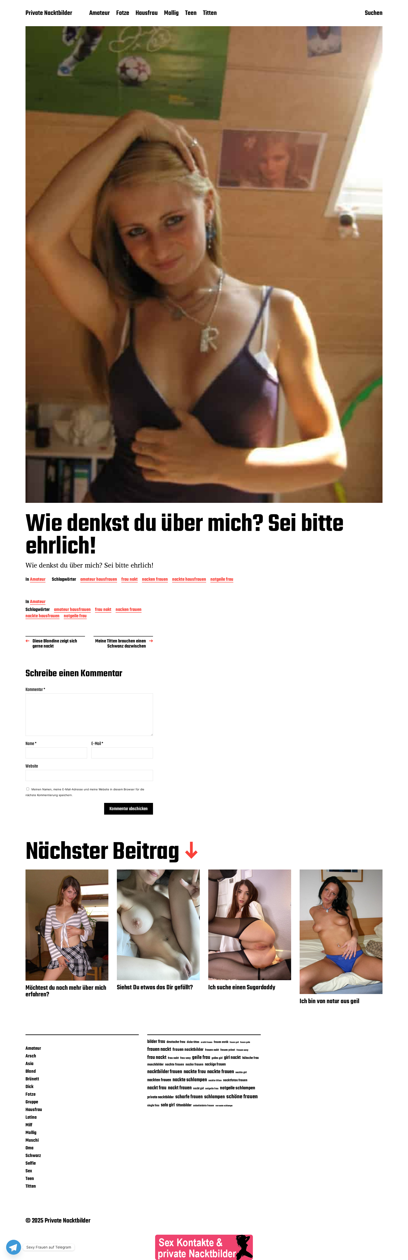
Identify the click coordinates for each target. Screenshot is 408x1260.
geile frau (201, 1057)
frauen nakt (212, 1050)
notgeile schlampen (237, 1088)
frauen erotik (221, 1042)
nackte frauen (220, 1072)
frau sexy (185, 1058)
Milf (29, 1125)
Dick (29, 1086)
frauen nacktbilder (188, 1049)
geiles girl (217, 1058)
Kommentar (35, 689)
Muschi (32, 1140)
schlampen (214, 1097)
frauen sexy (242, 1050)
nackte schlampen (190, 1080)
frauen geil (234, 1042)
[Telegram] (13, 1247)
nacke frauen (194, 1064)
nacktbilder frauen (164, 1072)
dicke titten (193, 1042)
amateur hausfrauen (98, 579)
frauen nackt (159, 1049)
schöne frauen (242, 1096)
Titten (210, 13)
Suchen (373, 13)
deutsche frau (176, 1042)
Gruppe (32, 1102)
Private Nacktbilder (49, 13)
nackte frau (195, 1072)
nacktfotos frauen (235, 1080)
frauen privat (227, 1050)
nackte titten (215, 1080)
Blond (31, 1071)
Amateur (99, 13)
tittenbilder (184, 1105)
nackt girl (198, 1088)
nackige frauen (215, 1064)
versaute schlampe (223, 1106)
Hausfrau (147, 13)
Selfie (31, 1163)
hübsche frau (250, 1058)
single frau (153, 1105)
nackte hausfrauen (189, 579)
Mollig (171, 13)
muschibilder (155, 1064)
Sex (29, 1171)
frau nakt (129, 579)
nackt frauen (180, 1088)
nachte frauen (174, 1064)
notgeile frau (221, 579)
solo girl (168, 1105)
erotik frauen (206, 1042)
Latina (31, 1117)
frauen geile (245, 1042)
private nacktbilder (160, 1097)
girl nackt (232, 1057)
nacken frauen (155, 579)
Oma (29, 1148)
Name (31, 743)
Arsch (31, 1056)
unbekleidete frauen (203, 1106)
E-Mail (97, 743)
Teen (191, 13)
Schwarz (33, 1155)
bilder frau (156, 1041)
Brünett (32, 1079)
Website (32, 766)
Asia (29, 1063)
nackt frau (156, 1088)
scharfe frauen (189, 1097)
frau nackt (156, 1057)
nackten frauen (159, 1080)
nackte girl (241, 1072)
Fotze (122, 13)
